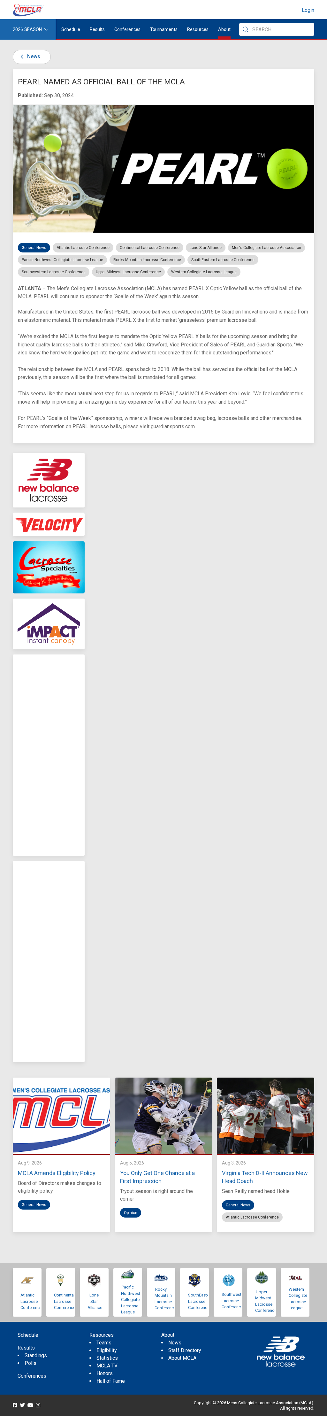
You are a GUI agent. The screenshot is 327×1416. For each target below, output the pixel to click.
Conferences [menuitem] (32, 1376)
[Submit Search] (245, 29)
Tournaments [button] (164, 29)
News (33, 56)
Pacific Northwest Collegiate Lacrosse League (130, 1299)
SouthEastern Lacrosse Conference (200, 1301)
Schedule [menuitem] (70, 29)
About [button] (224, 29)
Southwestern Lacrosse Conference (234, 1300)
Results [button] (97, 29)
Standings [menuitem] (36, 1355)
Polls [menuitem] (30, 1363)
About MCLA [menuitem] (182, 1358)
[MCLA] (29, 10)
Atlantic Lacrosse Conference (31, 1301)
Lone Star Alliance (94, 1301)
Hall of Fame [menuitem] (110, 1381)
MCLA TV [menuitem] (107, 1366)
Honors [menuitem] (104, 1373)
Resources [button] (198, 29)
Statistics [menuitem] (107, 1358)
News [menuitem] (174, 1343)
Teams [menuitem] (103, 1343)
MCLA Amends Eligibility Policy (56, 1173)
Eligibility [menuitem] (106, 1350)
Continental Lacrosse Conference (64, 1301)
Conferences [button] (127, 29)
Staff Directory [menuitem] (184, 1350)
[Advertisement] (49, 755)
